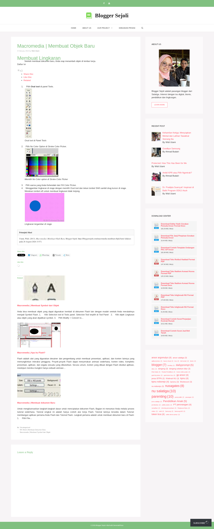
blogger (159, 364)
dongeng (163, 369)
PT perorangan (182, 404)
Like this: (28, 77)
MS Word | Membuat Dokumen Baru (33, 430)
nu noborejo (158, 386)
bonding (171, 365)
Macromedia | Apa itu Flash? (31, 353)
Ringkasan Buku (184, 408)
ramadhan (156, 408)
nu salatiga (164, 391)
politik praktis (167, 405)
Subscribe (199, 523)
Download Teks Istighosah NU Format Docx (177, 308)
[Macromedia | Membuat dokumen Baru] (39, 397)
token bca (158, 414)
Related (27, 80)
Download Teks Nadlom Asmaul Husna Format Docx (177, 284)
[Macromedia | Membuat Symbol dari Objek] (44, 299)
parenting (163, 396)
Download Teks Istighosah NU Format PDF (177, 296)
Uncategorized (25, 427)
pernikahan (156, 405)
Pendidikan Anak (175, 401)
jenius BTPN (158, 378)
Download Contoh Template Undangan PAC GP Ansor (177, 249)
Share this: (29, 74)
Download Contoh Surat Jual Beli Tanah (175, 332)
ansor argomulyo (162, 357)
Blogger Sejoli (112, 15)
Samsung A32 (179, 411)
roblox (155, 411)
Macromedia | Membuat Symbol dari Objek (38, 305)
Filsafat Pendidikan (168, 372)
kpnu (184, 378)
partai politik (179, 397)
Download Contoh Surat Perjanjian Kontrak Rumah (176, 320)
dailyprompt (185, 365)
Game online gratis (183, 372)
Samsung (169, 411)
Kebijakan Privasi (127, 28)
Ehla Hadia (156, 372)
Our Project (103, 28)
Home (73, 28)
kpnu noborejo (160, 381)
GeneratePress (118, 525)
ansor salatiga (180, 358)
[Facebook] (104, 3)
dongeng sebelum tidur (179, 369)
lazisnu (174, 382)
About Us (86, 28)
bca (176, 361)
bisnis (193, 361)
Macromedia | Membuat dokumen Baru (36, 403)
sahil (161, 411)
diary (154, 369)
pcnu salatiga (157, 401)
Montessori (186, 382)
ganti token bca (169, 375)
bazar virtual (168, 361)
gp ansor (182, 375)
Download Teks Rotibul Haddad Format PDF (178, 261)
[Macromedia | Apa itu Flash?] (39, 347)
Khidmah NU (172, 378)
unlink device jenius (173, 414)
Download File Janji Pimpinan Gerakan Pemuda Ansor (177, 237)
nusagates (174, 386)
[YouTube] (109, 3)
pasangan (189, 397)
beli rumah (184, 361)
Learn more (159, 105)
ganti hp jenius (157, 375)
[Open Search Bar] (142, 28)
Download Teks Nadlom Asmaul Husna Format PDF (177, 272)
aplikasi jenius (157, 361)
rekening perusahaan (168, 408)
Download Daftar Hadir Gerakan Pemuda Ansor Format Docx (174, 225)
